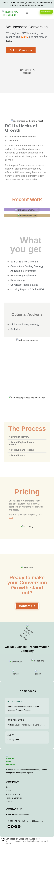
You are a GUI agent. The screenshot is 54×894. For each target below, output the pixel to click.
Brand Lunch (18, 455)
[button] (27, 437)
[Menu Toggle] (27, 13)
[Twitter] (12, 826)
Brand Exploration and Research (22, 443)
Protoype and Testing (22, 450)
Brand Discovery (20, 437)
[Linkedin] (15, 826)
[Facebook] (9, 826)
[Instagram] (19, 826)
